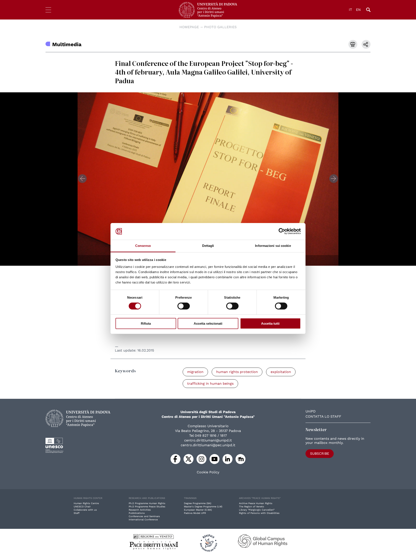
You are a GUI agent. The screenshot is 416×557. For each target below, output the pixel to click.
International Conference (143, 519)
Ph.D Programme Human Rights (147, 503)
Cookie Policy (208, 472)
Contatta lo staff (323, 416)
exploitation (281, 372)
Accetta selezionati (208, 323)
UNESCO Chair (82, 506)
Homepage (189, 27)
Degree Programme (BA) (197, 503)
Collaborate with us (85, 509)
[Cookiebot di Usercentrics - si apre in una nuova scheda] (282, 231)
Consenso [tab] (143, 246)
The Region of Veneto (251, 506)
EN (358, 10)
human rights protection (237, 372)
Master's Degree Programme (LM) (203, 506)
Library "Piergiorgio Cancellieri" (257, 509)
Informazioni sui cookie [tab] (273, 246)
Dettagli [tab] (208, 246)
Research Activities (140, 509)
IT (350, 10)
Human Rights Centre (86, 503)
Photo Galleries (220, 27)
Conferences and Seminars (144, 516)
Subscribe (319, 453)
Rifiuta (146, 323)
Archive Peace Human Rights (255, 503)
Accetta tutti (270, 323)
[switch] (183, 306)
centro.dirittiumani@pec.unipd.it (208, 445)
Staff (77, 513)
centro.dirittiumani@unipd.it (208, 440)
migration (195, 372)
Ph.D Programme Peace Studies (147, 506)
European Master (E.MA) (198, 509)
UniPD (311, 411)
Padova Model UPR (195, 513)
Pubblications (137, 513)
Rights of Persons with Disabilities (259, 513)
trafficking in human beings (210, 383)
